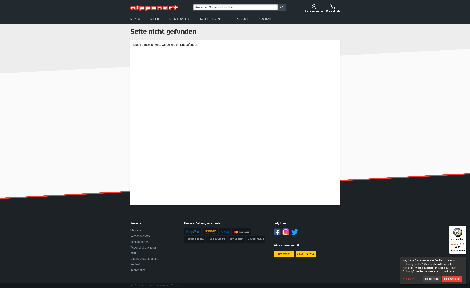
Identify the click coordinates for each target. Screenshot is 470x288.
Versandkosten (140, 236)
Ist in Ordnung (452, 278)
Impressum (137, 270)
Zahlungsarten (139, 242)
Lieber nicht (432, 278)
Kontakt (135, 264)
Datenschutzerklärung (144, 258)
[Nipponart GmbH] (154, 7)
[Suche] (282, 7)
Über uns (136, 230)
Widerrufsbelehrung (143, 247)
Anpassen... (409, 278)
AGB (133, 253)
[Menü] (464, 228)
